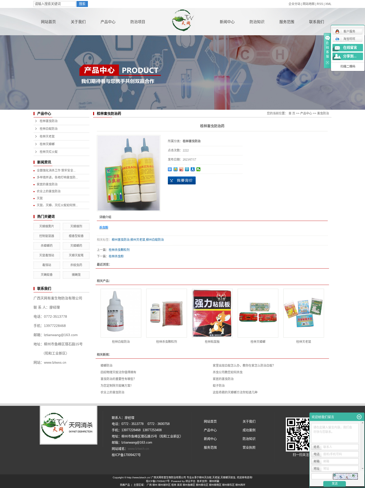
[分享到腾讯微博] (187, 169)
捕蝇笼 (76, 275)
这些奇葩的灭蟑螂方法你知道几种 (235, 392)
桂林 (173, 485)
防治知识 (257, 22)
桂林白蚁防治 (49, 129)
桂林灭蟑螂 (47, 144)
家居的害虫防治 (47, 184)
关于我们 (78, 22)
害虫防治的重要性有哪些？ (118, 379)
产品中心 (108, 22)
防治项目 (137, 22)
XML (328, 4)
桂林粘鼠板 (212, 342)
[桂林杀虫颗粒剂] (166, 313)
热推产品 (125, 485)
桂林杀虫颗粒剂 (119, 250)
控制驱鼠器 (46, 236)
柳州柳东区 (228, 485)
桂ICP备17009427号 (158, 481)
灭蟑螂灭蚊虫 (227, 477)
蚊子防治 (219, 385)
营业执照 (249, 447)
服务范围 (286, 22)
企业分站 (294, 4)
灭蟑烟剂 (76, 226)
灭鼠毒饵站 (46, 255)
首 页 (292, 113)
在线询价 (182, 180)
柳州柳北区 (202, 485)
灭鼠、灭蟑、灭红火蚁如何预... (57, 205)
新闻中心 (227, 22)
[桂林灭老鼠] (303, 313)
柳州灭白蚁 (205, 477)
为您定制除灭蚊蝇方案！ (117, 385)
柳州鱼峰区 (189, 485)
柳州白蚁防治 (155, 240)
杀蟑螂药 (47, 245)
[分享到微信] (198, 169)
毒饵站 (46, 265)
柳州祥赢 (214, 481)
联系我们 (316, 22)
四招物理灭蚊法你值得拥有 (118, 372)
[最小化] (359, 417)
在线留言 (350, 47)
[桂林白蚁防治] (121, 313)
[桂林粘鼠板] (212, 313)
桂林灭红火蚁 (49, 152)
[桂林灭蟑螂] (258, 313)
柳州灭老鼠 (137, 240)
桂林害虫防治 (49, 121)
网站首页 (48, 22)
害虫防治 (323, 113)
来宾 (179, 485)
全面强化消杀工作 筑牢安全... (56, 170)
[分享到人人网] (193, 169)
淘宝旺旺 (349, 39)
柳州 (154, 485)
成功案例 (249, 430)
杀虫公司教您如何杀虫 (228, 372)
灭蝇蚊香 (47, 275)
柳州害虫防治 (121, 240)
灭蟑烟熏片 (46, 226)
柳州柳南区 (215, 485)
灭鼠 (40, 198)
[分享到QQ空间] (176, 169)
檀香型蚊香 (76, 236)
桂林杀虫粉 (116, 256)
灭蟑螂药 (76, 245)
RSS (320, 4)
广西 (149, 485)
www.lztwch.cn (138, 449)
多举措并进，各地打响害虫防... (57, 177)
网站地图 (309, 4)
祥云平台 (190, 481)
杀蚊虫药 (76, 265)
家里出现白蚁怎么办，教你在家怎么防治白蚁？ (244, 365)
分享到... (350, 56)
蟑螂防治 (106, 365)
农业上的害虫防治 (49, 191)
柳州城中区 (164, 485)
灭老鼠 (216, 477)
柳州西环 (240, 485)
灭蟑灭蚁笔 (76, 255)
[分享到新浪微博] (181, 169)
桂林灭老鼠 (47, 136)
